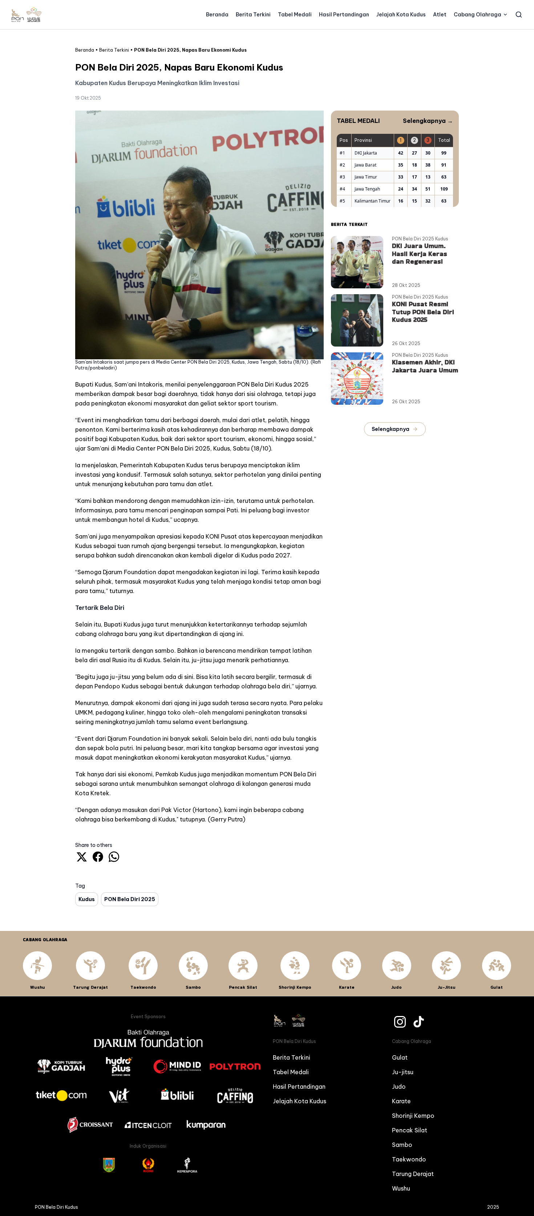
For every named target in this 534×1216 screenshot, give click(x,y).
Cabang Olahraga (477, 14)
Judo (399, 1086)
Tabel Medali (295, 14)
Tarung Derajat (413, 1173)
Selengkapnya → (428, 120)
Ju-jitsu (402, 1072)
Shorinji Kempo (413, 1115)
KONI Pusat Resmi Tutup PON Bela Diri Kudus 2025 (423, 311)
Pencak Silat (409, 1130)
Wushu (401, 1188)
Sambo (402, 1144)
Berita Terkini (253, 14)
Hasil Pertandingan (344, 14)
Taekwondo (409, 1159)
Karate (401, 1101)
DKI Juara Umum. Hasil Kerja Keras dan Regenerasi (419, 253)
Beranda (217, 14)
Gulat (400, 1057)
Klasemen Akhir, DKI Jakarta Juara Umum (425, 366)
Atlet (439, 14)
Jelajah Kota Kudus (401, 14)
